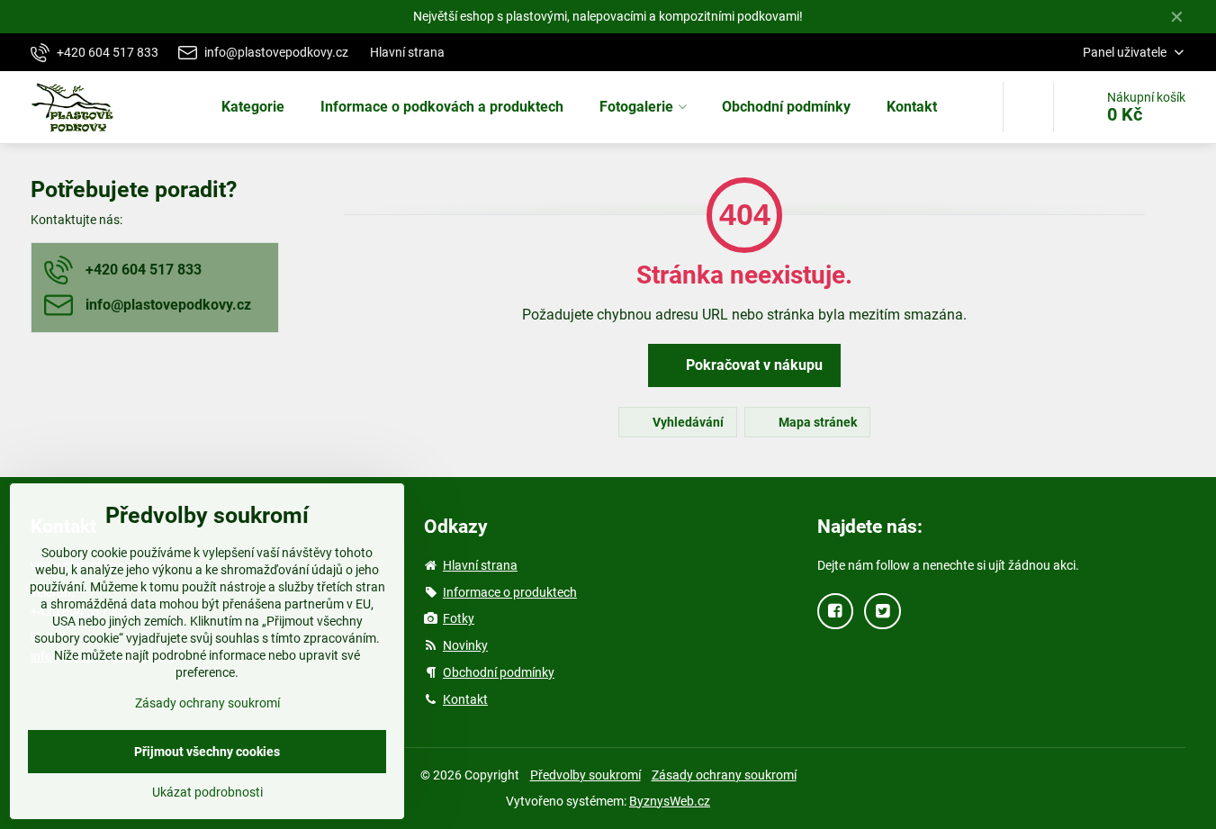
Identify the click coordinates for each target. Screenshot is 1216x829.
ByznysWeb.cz (669, 801)
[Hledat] (1028, 107)
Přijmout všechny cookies (207, 751)
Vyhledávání (687, 422)
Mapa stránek (816, 422)
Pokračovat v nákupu (752, 365)
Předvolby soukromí (585, 775)
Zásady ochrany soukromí (724, 775)
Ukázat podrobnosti (207, 792)
